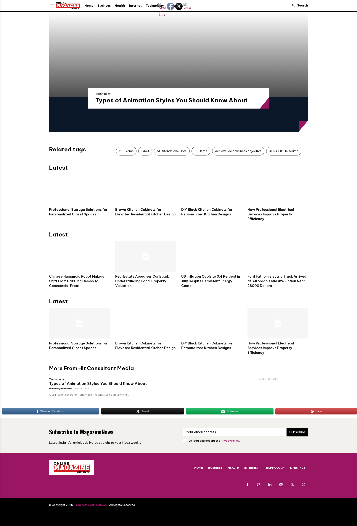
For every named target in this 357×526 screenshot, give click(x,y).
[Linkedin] (269, 484)
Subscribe (297, 432)
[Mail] (281, 484)
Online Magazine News (60, 388)
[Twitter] (292, 484)
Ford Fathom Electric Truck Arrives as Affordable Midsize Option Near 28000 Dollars (276, 281)
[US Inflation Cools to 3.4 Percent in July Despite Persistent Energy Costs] (211, 256)
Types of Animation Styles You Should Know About (171, 100)
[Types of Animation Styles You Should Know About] (178, 54)
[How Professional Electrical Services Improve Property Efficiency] (277, 189)
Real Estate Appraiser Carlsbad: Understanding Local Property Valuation (142, 281)
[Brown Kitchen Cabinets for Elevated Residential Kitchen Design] (145, 189)
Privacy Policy (230, 440)
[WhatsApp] (303, 484)
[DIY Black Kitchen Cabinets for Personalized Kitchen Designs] (211, 189)
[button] (299, 5)
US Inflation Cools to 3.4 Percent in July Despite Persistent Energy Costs (210, 281)
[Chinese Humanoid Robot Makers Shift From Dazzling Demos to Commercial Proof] (79, 256)
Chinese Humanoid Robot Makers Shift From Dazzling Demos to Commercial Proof (76, 281)
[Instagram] (258, 484)
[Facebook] (247, 484)
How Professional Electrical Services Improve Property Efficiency (270, 214)
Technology (103, 94)
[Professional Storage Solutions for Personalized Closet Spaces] (79, 189)
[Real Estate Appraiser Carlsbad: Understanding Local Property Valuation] (145, 256)
